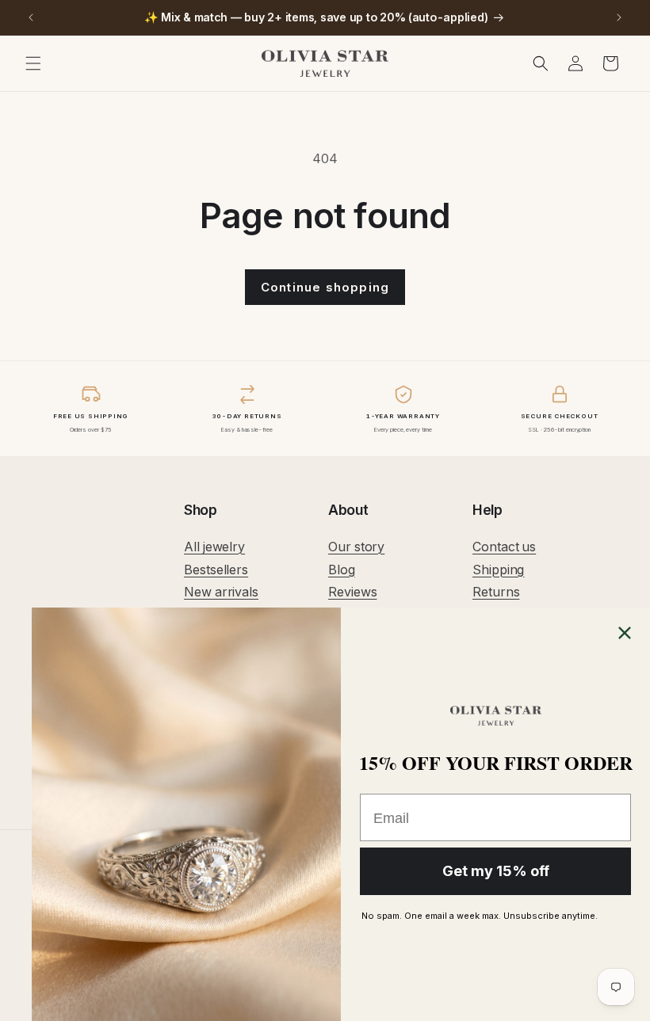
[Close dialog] (624, 633)
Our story (356, 546)
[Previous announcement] (30, 17)
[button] (33, 63)
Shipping (498, 569)
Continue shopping (325, 287)
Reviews (352, 592)
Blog (341, 569)
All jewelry (214, 546)
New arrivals (221, 592)
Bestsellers (216, 569)
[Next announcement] (619, 17)
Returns (495, 592)
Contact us (504, 546)
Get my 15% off (495, 871)
